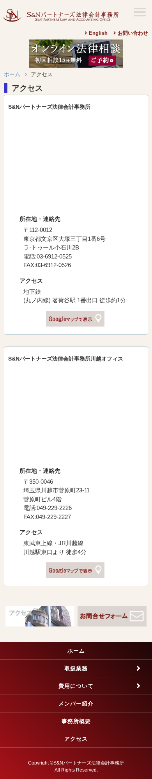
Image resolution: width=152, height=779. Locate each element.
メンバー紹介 (76, 703)
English (97, 33)
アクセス (76, 739)
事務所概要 (76, 721)
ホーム (12, 74)
